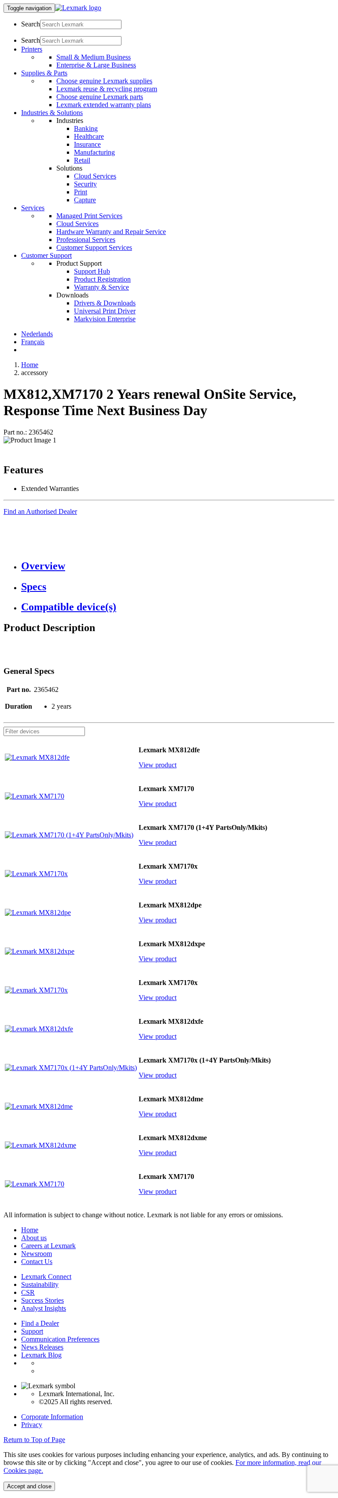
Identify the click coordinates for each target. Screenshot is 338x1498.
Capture (85, 200)
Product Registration (102, 279)
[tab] (177, 566)
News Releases (42, 1347)
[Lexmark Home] (78, 7)
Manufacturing (94, 152)
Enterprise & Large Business (96, 65)
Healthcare (89, 136)
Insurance (87, 144)
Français (32, 342)
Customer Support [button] (46, 255)
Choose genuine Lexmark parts (99, 96)
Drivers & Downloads (105, 303)
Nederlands (37, 334)
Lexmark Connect (46, 1276)
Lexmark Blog (41, 1355)
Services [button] (32, 208)
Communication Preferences (60, 1339)
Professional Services (85, 239)
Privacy (31, 1424)
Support (32, 1331)
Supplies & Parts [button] (44, 73)
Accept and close (29, 1486)
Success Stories (42, 1300)
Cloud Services (95, 176)
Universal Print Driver (105, 311)
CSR (28, 1292)
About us (34, 1238)
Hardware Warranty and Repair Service (111, 231)
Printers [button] (31, 49)
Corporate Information (52, 1416)
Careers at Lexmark (48, 1245)
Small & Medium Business (93, 57)
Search (30, 24)
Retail (82, 160)
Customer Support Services (94, 247)
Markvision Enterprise (105, 319)
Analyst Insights (43, 1308)
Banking (86, 128)
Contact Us (36, 1261)
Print (80, 192)
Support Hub (92, 271)
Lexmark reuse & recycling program (106, 89)
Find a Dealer (40, 1323)
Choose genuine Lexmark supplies (104, 81)
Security (85, 184)
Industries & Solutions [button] (52, 112)
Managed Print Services (89, 215)
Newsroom (36, 1253)
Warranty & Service (101, 287)
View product (157, 765)
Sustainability (40, 1284)
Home (29, 364)
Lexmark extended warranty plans (103, 104)
